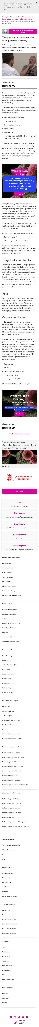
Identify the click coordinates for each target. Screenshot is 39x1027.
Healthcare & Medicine (14, 17)
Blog (3, 859)
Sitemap (4, 975)
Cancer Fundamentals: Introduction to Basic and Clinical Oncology (17, 19)
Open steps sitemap (8, 979)
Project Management (8, 683)
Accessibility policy (7, 970)
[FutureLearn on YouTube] (23, 1017)
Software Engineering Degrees (10, 734)
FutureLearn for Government (10, 924)
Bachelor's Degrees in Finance (10, 817)
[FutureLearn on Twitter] (19, 1017)
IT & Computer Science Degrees (11, 720)
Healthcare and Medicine (9, 614)
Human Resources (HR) (8, 674)
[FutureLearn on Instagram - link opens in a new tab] (15, 1017)
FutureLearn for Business (9, 919)
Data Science (6, 669)
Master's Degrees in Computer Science (13, 757)
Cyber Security (6, 678)
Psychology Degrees (8, 711)
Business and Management (9, 609)
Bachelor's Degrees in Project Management (14, 822)
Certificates (5, 887)
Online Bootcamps (7, 577)
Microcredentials (7, 572)
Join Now (19, 491)
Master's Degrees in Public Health (11, 771)
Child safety (5, 993)
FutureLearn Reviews (8, 878)
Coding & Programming (9, 688)
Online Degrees (6, 581)
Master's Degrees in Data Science (11, 762)
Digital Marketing (7, 656)
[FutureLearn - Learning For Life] (19, 1021)
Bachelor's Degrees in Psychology (11, 803)
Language (5, 632)
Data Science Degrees (8, 725)
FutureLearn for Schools (9, 928)
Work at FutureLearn (8, 850)
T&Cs (3, 947)
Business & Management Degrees (11, 738)
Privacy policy (6, 952)
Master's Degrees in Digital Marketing (12, 766)
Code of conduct (7, 965)
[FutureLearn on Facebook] (11, 1017)
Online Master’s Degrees (9, 586)
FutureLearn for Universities (10, 915)
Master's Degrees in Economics (11, 780)
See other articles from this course (19, 434)
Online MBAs (6, 706)
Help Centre (5, 998)
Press (3, 854)
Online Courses (6, 563)
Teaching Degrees (7, 715)
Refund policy (6, 956)
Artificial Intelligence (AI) (9, 665)
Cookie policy (6, 961)
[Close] (36, 3)
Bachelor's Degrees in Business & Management (15, 826)
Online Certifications (8, 568)
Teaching (4, 619)
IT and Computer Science (9, 628)
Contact (4, 1002)
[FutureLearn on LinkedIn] (27, 1017)
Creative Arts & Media (8, 637)
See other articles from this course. (22, 31)
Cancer (25, 17)
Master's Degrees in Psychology (11, 753)
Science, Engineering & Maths (10, 641)
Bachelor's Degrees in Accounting (11, 808)
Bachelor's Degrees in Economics (11, 812)
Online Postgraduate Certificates (11, 595)
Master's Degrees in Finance (10, 775)
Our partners (6, 910)
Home (4, 17)
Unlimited (5, 891)
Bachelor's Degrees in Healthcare (11, 799)
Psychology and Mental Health (11, 623)
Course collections (7, 692)
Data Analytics (6, 660)
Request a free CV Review (9, 896)
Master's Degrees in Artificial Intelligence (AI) (15, 785)
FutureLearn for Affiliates (9, 933)
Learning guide (6, 882)
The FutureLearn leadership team (11, 845)
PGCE (4, 729)
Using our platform (7, 873)
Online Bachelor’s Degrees (9, 591)
